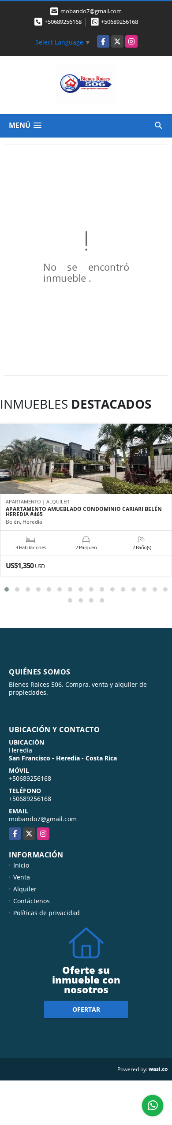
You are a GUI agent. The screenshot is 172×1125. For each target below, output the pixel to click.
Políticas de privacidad (46, 913)
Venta (21, 877)
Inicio (21, 865)
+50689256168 (63, 22)
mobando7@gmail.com (43, 819)
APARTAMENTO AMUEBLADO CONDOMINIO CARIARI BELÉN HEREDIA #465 (84, 512)
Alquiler (25, 889)
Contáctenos (31, 901)
